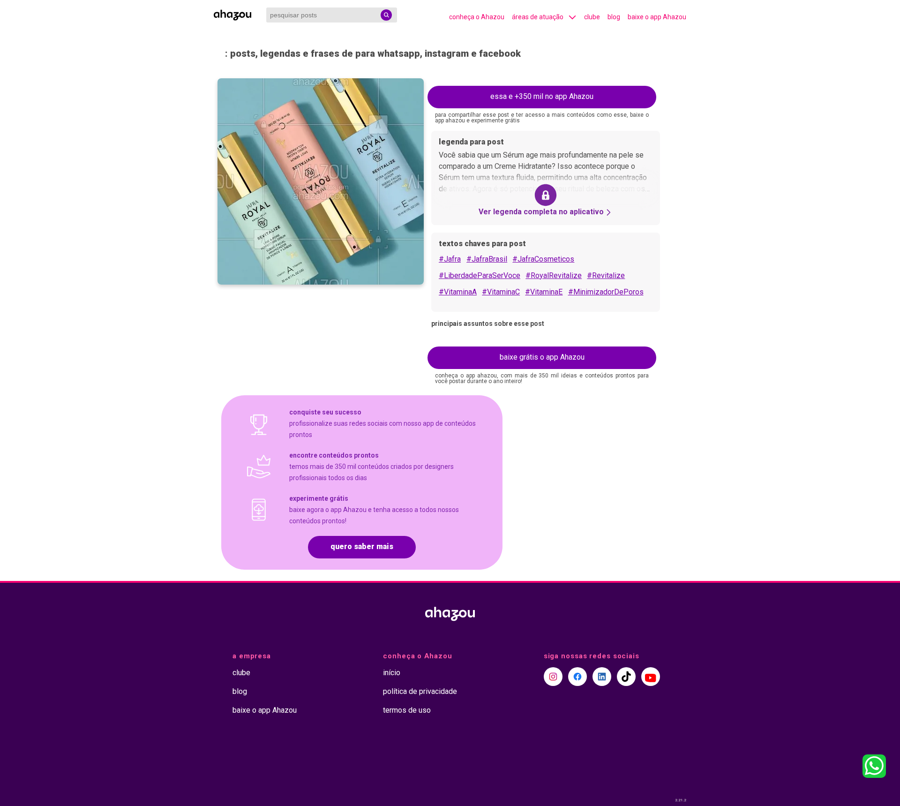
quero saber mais (361, 546)
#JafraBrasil (486, 259)
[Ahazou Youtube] (650, 676)
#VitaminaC (501, 291)
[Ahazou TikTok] (626, 676)
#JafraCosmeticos (543, 259)
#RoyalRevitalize (553, 275)
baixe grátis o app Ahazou (542, 357)
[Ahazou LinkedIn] (601, 676)
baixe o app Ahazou (657, 17)
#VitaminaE (543, 291)
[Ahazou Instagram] (553, 676)
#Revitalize (606, 275)
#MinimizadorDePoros (606, 291)
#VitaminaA (458, 291)
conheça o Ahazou (476, 17)
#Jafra (450, 259)
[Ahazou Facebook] (577, 676)
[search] (386, 15)
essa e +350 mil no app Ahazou (541, 96)
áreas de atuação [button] (537, 17)
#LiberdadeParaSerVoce (479, 275)
